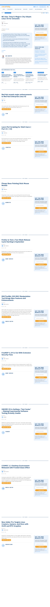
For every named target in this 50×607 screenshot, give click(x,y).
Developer (25, 9)
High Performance (38, 9)
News (4, 9)
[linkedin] (36, 6)
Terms (46, 38)
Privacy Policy (38, 39)
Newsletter (43, 6)
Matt (7, 29)
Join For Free (41, 34)
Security (31, 9)
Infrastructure (18, 9)
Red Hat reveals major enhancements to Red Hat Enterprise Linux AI (7, 75)
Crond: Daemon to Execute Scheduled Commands (29, 75)
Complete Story (5, 109)
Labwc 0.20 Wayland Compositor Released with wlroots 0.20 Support (41, 55)
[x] (37, 6)
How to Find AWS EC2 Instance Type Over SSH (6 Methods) (19, 75)
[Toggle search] (47, 6)
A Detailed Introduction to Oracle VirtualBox (42, 75)
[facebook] (34, 6)
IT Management (10, 9)
